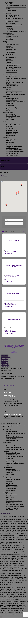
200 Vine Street (8, 395)
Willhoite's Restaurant (10, 328)
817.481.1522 (7, 392)
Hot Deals (11, 344)
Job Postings (17, 345)
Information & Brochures (12, 346)
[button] (18, 192)
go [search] (14, 223)
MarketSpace (10, 345)
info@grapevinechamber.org (12, 414)
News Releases (16, 343)
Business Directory (8, 343)
